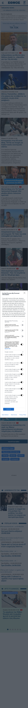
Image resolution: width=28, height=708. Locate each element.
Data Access (14, 414)
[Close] (24, 293)
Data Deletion (5, 414)
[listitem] (14, 321)
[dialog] (14, 354)
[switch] (22, 325)
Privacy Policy (22, 414)
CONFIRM (8, 409)
